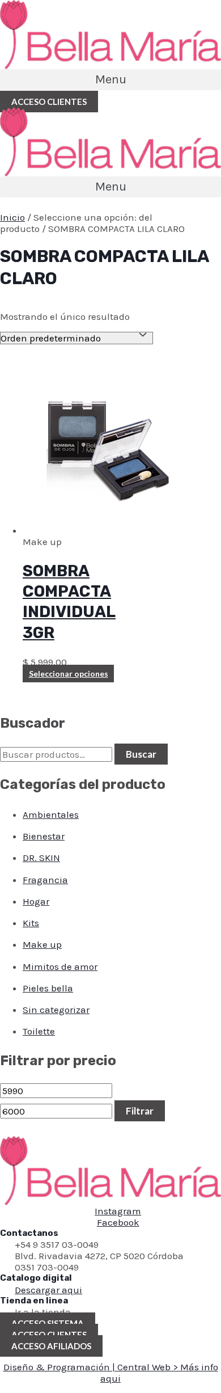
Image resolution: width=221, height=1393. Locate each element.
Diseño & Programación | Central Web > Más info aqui (110, 1372)
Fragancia (45, 879)
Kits (31, 922)
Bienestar (44, 836)
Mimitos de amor (60, 966)
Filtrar (140, 1111)
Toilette (39, 1031)
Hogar (36, 901)
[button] (110, 79)
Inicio (12, 217)
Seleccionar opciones (68, 673)
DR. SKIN (41, 857)
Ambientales (51, 814)
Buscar (141, 754)
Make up (42, 944)
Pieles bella (48, 988)
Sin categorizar (56, 1009)
